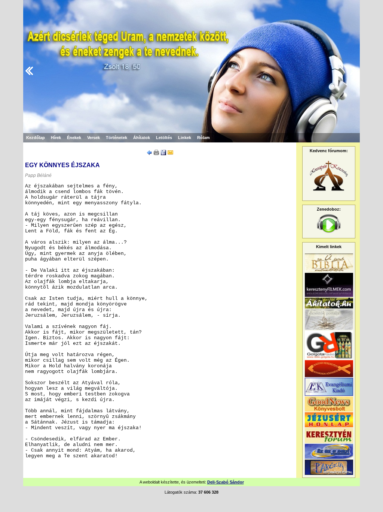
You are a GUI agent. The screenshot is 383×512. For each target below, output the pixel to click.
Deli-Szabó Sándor (225, 482)
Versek (93, 137)
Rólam (203, 137)
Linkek (184, 137)
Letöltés (164, 137)
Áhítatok (141, 137)
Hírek (56, 137)
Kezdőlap (35, 137)
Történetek (116, 137)
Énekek (74, 137)
